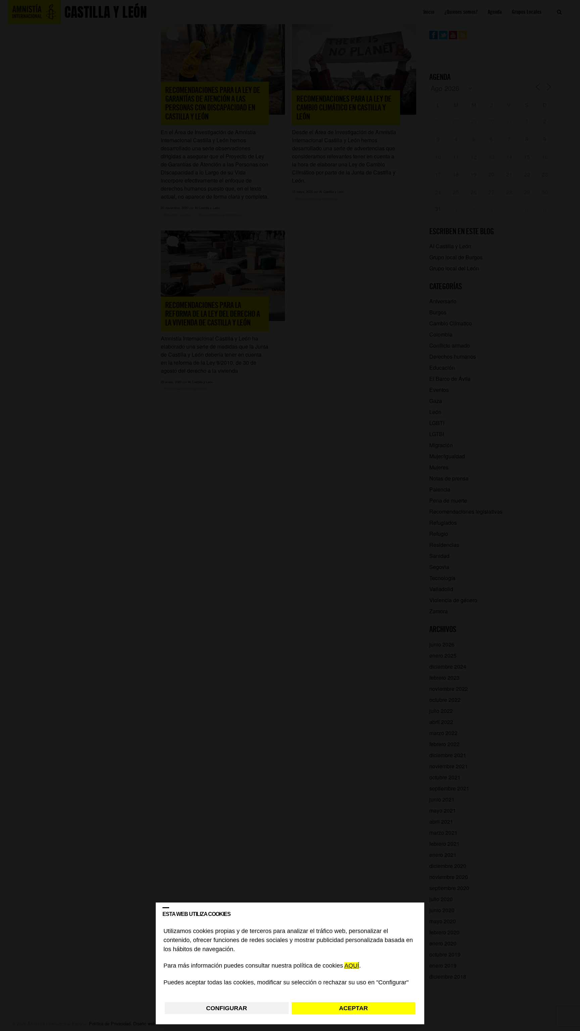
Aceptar (353, 1008)
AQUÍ (351, 966)
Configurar (226, 1008)
